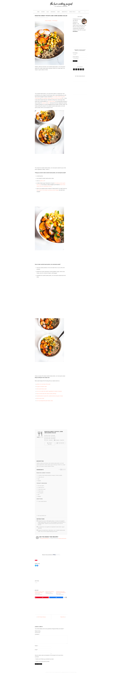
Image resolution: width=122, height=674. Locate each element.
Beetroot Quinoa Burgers (50, 591)
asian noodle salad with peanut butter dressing (46, 393)
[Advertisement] (51, 298)
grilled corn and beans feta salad (43, 384)
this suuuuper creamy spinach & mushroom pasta (52, 98)
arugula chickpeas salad (42, 386)
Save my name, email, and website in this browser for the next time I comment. (49, 656)
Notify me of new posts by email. (43, 661)
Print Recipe (54, 20)
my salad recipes (51, 101)
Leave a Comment (45, 17)
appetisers (44, 102)
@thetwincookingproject (45, 538)
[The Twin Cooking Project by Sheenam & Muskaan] (61, 8)
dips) (49, 102)
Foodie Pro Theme (73, 672)
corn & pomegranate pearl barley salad (45, 400)
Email (36, 649)
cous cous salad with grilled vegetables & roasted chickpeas (49, 391)
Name (36, 645)
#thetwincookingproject (62, 538)
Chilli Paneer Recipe (41, 616)
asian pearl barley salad (41, 388)
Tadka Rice (62, 616)
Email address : (76, 56)
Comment (37, 634)
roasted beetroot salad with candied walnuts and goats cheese (50, 395)
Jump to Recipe (48, 20)
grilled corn (42, 180)
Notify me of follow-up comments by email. (45, 659)
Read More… (75, 31)
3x (64, 469)
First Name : (75, 52)
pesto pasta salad (40, 398)
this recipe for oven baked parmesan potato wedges (48, 190)
